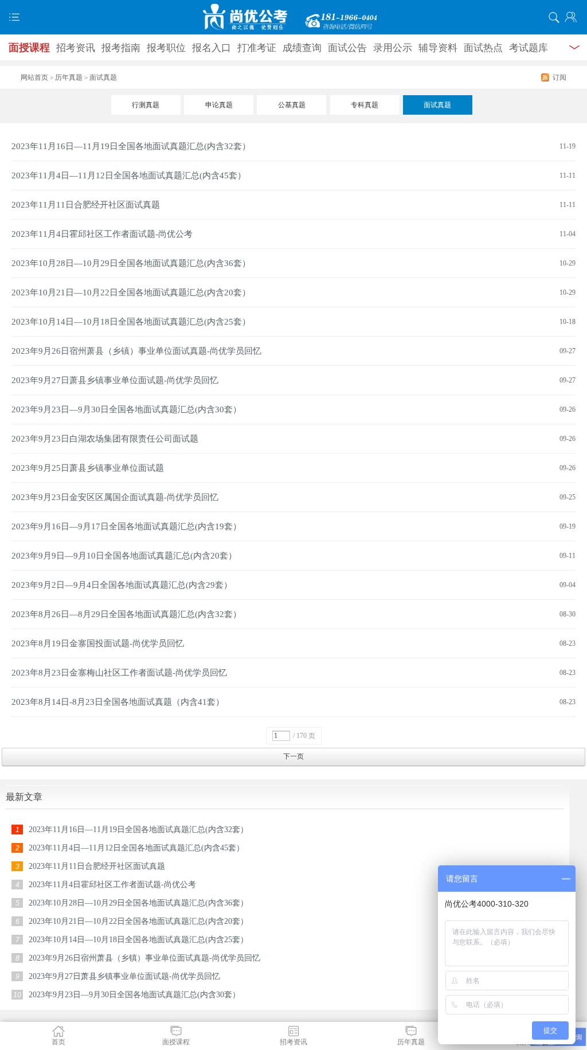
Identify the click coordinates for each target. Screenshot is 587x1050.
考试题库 (528, 47)
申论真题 (219, 105)
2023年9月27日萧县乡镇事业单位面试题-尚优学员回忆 (114, 380)
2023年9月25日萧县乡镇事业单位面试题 (87, 468)
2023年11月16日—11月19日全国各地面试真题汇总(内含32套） (131, 146)
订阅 (559, 77)
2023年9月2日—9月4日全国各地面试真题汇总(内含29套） (121, 585)
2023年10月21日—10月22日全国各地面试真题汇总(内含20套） (131, 292)
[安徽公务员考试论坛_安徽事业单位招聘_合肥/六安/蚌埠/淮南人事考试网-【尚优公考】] (293, 17)
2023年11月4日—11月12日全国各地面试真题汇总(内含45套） (128, 175)
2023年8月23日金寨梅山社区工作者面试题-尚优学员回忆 (119, 672)
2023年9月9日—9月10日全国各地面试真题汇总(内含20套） (124, 555)
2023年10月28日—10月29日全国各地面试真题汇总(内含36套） (131, 263)
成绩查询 (302, 47)
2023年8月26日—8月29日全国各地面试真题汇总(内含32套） (126, 614)
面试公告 (347, 47)
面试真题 (437, 105)
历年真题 (69, 77)
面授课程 (29, 47)
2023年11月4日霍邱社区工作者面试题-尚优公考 (102, 234)
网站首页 (34, 77)
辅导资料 (437, 47)
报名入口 (211, 47)
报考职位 (166, 47)
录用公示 (392, 47)
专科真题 (364, 105)
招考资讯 (75, 47)
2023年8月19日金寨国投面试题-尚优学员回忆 (97, 643)
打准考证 (256, 47)
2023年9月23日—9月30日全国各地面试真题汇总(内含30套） (126, 409)
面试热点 (483, 47)
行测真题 (145, 105)
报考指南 (120, 47)
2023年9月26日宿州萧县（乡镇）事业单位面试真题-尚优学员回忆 (136, 351)
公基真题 (292, 105)
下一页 (293, 756)
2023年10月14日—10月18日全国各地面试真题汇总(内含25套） (131, 321)
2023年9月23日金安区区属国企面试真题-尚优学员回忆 (114, 497)
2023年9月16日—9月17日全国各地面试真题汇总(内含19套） (126, 526)
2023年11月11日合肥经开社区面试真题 (85, 204)
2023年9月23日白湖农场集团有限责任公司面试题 (104, 438)
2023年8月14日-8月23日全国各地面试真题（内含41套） (117, 701)
